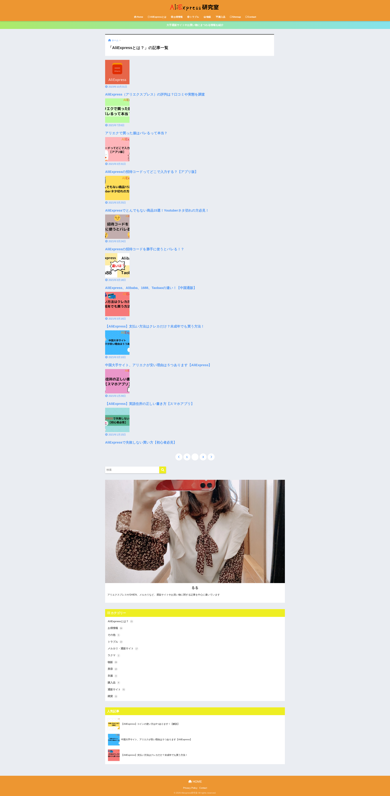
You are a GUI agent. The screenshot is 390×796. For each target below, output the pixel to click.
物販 (208, 17)
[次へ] (211, 456)
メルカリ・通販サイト (123, 648)
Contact (252, 17)
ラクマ (113, 655)
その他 (113, 634)
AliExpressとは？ (120, 621)
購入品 (221, 17)
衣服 (112, 675)
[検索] (162, 470)
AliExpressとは (158, 17)
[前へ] (178, 456)
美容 (112, 668)
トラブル (194, 17)
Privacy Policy (190, 788)
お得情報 (178, 17)
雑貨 (112, 696)
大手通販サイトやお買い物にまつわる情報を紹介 (195, 25)
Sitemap (236, 17)
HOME (197, 781)
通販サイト (116, 689)
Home (140, 17)
